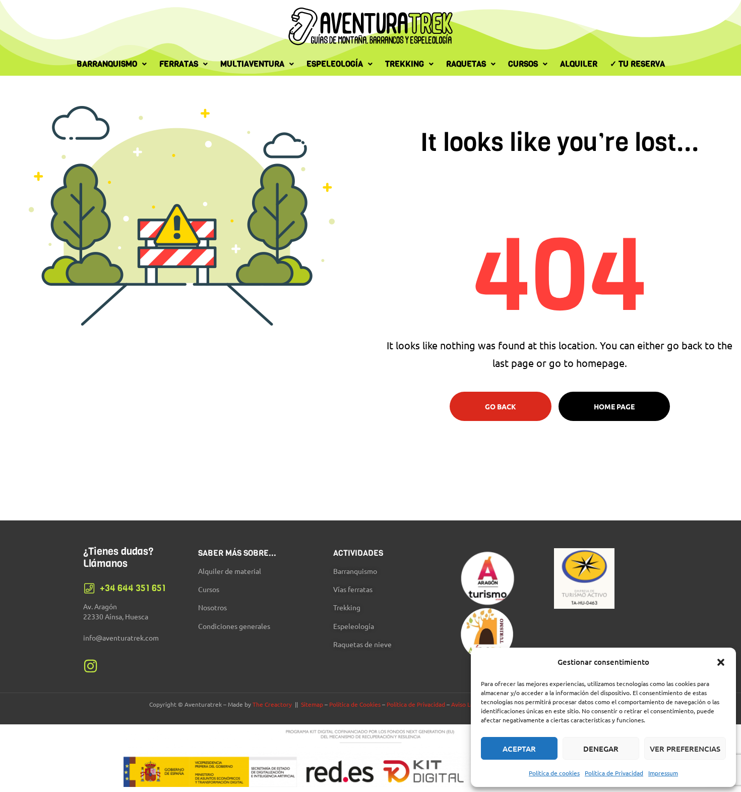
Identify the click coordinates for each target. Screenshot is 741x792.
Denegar (601, 749)
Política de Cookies (355, 704)
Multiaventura (252, 64)
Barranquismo (107, 64)
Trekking (404, 64)
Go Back (500, 406)
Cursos (523, 64)
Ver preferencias (685, 749)
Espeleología (334, 64)
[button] (721, 662)
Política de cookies (554, 773)
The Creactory (272, 704)
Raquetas (466, 64)
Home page (614, 406)
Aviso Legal (466, 704)
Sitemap (312, 704)
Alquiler (578, 64)
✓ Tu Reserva (637, 64)
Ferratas (178, 64)
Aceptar (519, 749)
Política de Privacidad (614, 773)
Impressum (663, 773)
